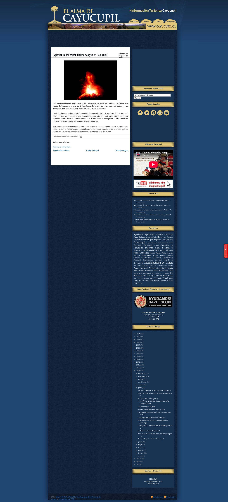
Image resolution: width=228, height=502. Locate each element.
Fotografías (146, 255)
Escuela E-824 (153, 250)
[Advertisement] (113, 38)
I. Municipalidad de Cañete (157, 262)
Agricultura (138, 234)
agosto (140, 385)
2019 (138, 339)
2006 (138, 462)
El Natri (144, 250)
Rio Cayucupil (148, 276)
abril (140, 447)
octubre (141, 379)
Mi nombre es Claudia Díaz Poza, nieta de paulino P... (153, 215)
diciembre (142, 373)
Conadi (157, 245)
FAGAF (162, 250)
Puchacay (148, 271)
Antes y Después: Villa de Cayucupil (151, 439)
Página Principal (92, 151)
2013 (138, 356)
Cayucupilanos (170, 21)
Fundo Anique (159, 255)
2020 (138, 337)
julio (140, 388)
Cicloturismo (163, 243)
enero (140, 456)
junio (140, 442)
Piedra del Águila (166, 268)
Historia (146, 21)
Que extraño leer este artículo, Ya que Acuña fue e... (152, 200)
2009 (138, 368)
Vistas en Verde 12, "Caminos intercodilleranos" (155, 390)
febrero (141, 453)
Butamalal (143, 239)
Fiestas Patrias (161, 253)
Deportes (149, 248)
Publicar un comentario (61, 147)
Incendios (137, 266)
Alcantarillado (151, 237)
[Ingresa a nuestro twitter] (146, 115)
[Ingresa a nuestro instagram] (153, 115)
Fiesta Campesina (141, 253)
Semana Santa (148, 278)
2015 (138, 351)
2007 (138, 459)
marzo (140, 450)
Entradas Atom (158, 497)
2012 (138, 359)
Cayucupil (139, 242)
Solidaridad (158, 278)
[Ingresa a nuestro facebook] (140, 115)
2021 (138, 334)
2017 (138, 345)
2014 (138, 354)
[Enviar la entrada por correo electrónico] (81, 136)
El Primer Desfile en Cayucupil (149, 431)
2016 (138, 348)
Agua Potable (139, 237)
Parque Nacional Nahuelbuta (146, 268)
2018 (138, 342)
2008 (138, 371)
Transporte (137, 281)
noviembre (142, 376)
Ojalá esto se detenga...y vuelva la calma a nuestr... (151, 205)
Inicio (55, 22)
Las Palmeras (168, 266)
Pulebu (170, 270)
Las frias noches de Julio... (147, 407)
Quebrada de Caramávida (142, 273)
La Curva (160, 266)
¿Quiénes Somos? (134, 21)
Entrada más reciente (61, 151)
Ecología (166, 248)
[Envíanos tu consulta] (166, 115)
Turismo (163, 281)
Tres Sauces (155, 280)
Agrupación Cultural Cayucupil (159, 234)
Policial (137, 270)
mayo (140, 444)
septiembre (142, 382)
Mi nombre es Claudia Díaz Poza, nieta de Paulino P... (153, 210)
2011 (138, 362)
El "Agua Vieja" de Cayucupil (148, 399)
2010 (138, 365)
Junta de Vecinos (148, 265)
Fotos (158, 21)
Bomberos (161, 237)
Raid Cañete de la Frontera (160, 273)
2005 (138, 464)
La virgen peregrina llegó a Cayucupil (151, 417)
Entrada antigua (122, 151)
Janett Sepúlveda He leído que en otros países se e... (152, 219)
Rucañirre (158, 276)
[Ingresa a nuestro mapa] (160, 115)
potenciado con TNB (66, 499)
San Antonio (138, 278)
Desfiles (157, 248)
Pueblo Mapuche (159, 270)
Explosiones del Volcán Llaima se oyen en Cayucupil (80, 55)
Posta (142, 271)
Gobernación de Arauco (151, 258)
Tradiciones (168, 278)
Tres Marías (145, 281)
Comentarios (170, 497)
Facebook (169, 250)
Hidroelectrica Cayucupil (152, 260)
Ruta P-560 (168, 275)
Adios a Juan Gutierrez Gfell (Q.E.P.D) (151, 409)
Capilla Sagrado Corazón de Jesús (160, 240)
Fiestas (152, 253)
